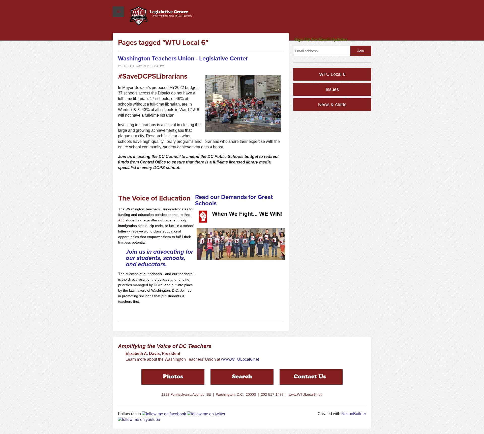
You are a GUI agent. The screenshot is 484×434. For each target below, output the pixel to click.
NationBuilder (353, 414)
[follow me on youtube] (139, 419)
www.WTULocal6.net (240, 359)
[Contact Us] (311, 377)
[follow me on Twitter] (206, 414)
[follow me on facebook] (164, 414)
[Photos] (172, 377)
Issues (332, 89)
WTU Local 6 (332, 74)
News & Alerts (332, 104)
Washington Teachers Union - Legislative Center (183, 58)
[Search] (242, 377)
